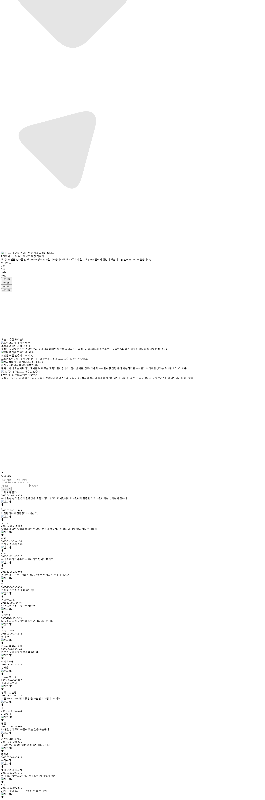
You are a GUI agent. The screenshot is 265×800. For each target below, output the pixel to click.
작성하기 (6, 489)
